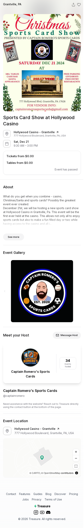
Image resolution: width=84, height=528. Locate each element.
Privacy (36, 499)
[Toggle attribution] (76, 473)
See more (13, 236)
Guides (37, 494)
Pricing (73, 494)
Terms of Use (53, 499)
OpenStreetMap (52, 472)
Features (24, 494)
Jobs (25, 499)
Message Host (69, 335)
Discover (60, 494)
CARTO (36, 472)
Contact (11, 494)
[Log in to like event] (79, 5)
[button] (42, 458)
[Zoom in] (76, 452)
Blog (48, 494)
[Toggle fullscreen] (76, 466)
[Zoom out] (76, 458)
